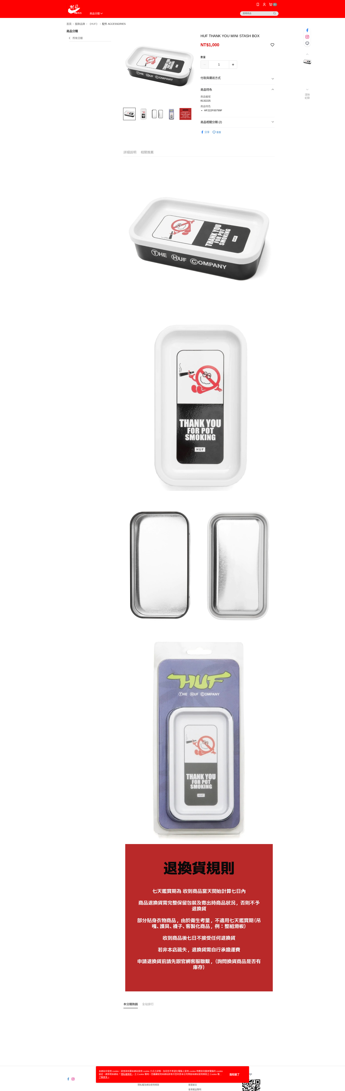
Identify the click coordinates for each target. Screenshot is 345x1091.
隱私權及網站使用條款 (148, 1085)
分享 (207, 132)
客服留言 (192, 1085)
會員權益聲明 (194, 1089)
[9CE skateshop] (74, 9)
